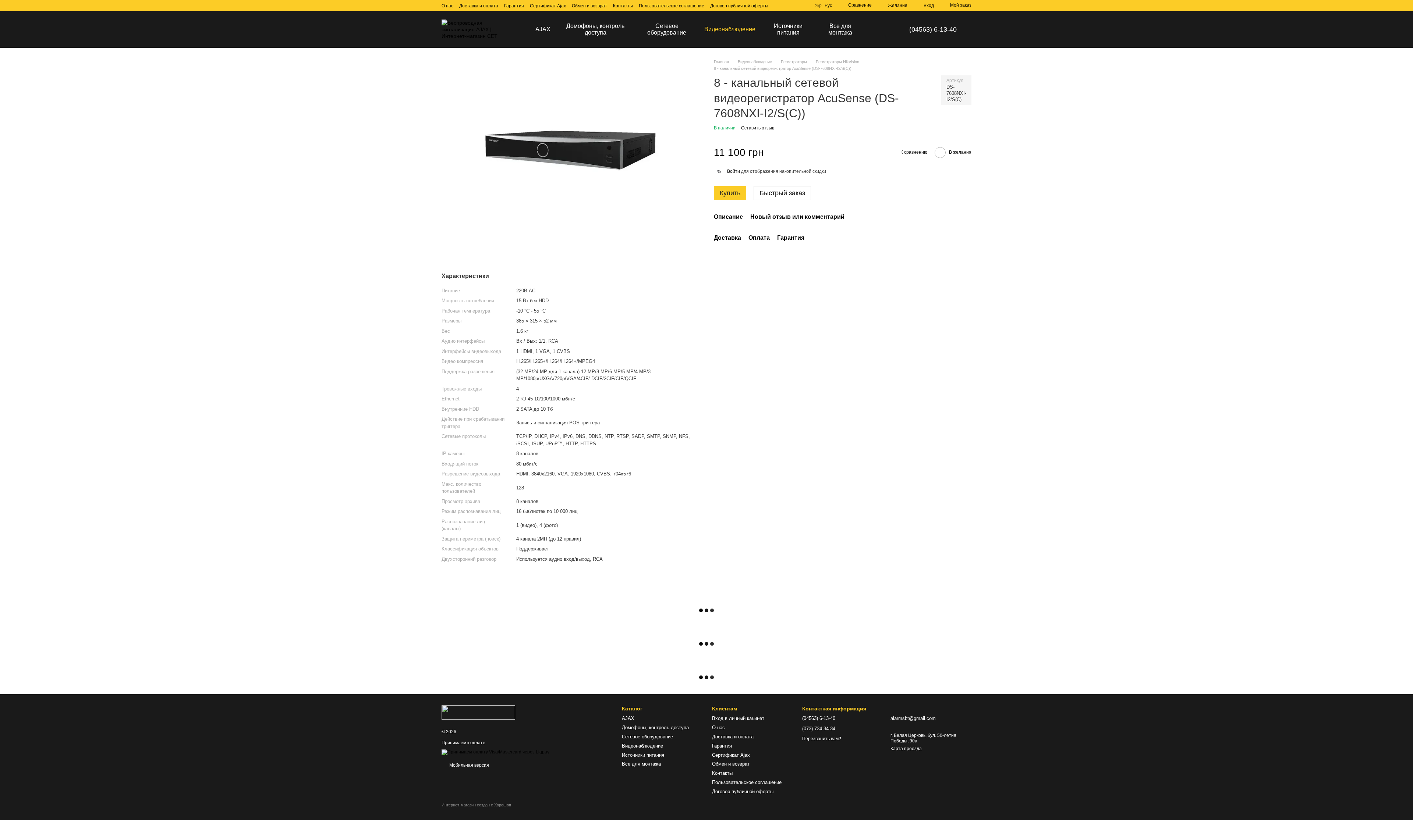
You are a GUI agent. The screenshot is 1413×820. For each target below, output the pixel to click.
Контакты (623, 5)
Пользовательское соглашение (671, 5)
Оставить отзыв (757, 128)
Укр (818, 5)
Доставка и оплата (478, 5)
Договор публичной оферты (739, 5)
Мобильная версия (468, 765)
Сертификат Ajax (548, 5)
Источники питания (788, 29)
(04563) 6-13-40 (933, 29)
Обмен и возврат (589, 5)
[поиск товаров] (878, 29)
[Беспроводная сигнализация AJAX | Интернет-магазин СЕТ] (478, 711)
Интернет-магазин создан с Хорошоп (476, 805)
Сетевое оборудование (666, 29)
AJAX (542, 29)
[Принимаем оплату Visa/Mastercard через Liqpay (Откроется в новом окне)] (495, 752)
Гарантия (514, 5)
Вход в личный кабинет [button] (738, 718)
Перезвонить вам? (821, 738)
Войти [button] (733, 171)
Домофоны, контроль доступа (595, 29)
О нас (447, 5)
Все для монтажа (840, 29)
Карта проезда (906, 748)
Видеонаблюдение (729, 29)
